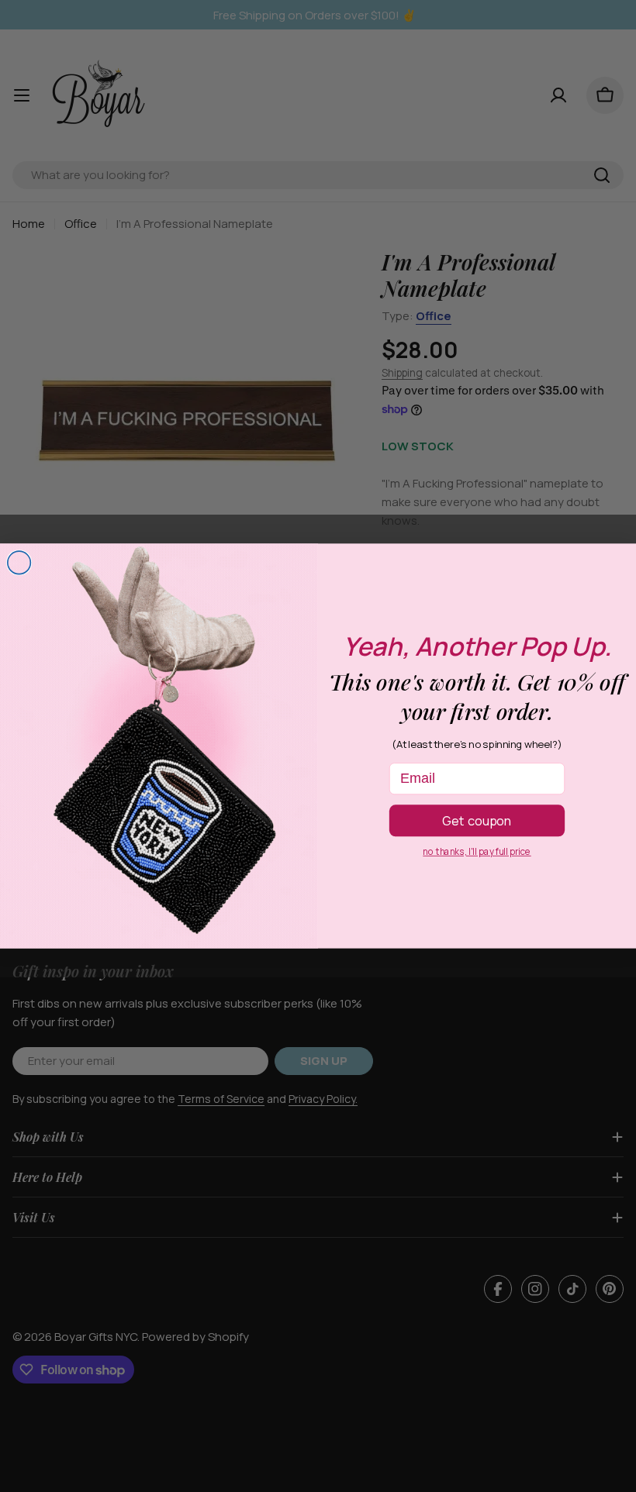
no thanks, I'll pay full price (477, 852)
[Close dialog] (19, 562)
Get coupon (477, 820)
